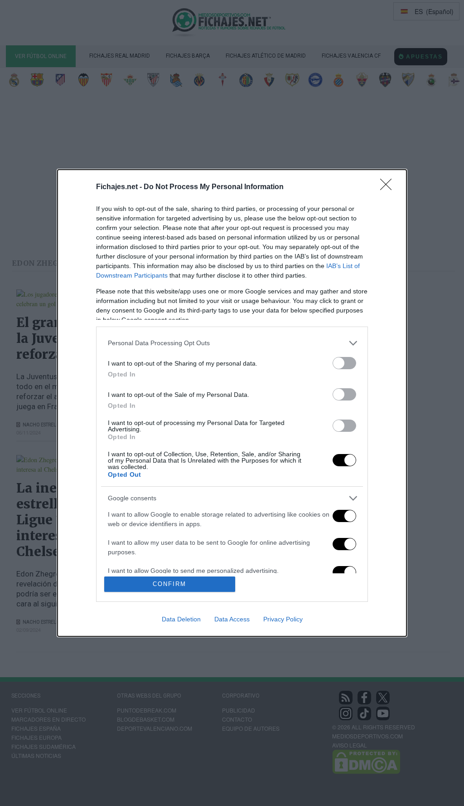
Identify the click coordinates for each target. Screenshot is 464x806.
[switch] (344, 363)
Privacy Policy (283, 619)
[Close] (388, 187)
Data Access (232, 619)
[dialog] (232, 403)
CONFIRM (169, 584)
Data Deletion (181, 619)
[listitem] (232, 343)
